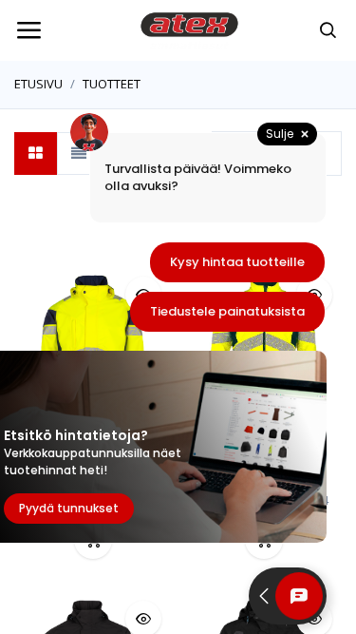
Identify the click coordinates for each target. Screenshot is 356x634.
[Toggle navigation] (28, 30)
